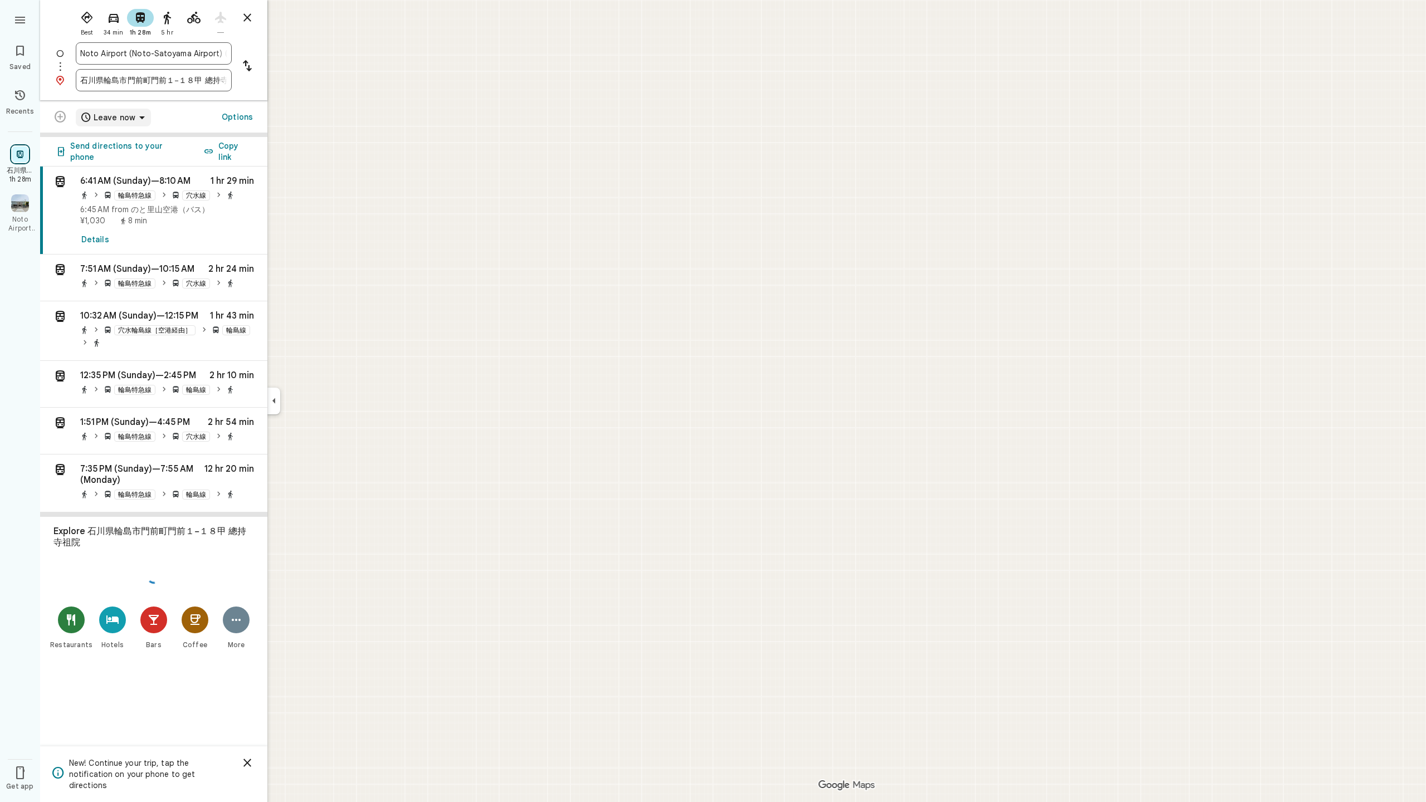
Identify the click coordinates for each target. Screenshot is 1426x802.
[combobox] (153, 53)
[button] (153, 278)
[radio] (87, 21)
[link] (153, 211)
